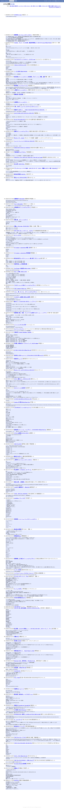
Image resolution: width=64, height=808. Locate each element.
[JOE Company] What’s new (20, 288)
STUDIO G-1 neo (18, 14)
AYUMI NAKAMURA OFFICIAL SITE (23, 399)
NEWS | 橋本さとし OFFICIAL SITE (22, 378)
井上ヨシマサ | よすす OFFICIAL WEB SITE (24, 370)
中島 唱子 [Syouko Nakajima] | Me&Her (22, 332)
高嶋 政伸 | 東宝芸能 (18, 94)
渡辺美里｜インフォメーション (21, 85)
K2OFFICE (16, 780)
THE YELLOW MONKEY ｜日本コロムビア (24, 760)
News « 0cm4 (17, 677)
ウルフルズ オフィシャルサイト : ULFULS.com (24, 59)
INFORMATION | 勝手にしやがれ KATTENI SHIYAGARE (27, 714)
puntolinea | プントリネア (19, 498)
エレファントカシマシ (19, 328)
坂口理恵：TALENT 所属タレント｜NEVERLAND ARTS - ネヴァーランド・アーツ (33, 628)
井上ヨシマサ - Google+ (19, 137)
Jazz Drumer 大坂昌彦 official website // (22, 268)
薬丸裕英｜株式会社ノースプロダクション (23, 694)
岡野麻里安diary (17, 536)
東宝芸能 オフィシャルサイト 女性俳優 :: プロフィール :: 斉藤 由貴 (29, 76)
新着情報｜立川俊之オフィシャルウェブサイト (24, 558)
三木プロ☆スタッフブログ (20, 737)
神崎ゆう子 (16, 768)
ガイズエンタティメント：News (21, 576)
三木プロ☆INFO (18, 444)
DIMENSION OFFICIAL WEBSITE (22, 147)
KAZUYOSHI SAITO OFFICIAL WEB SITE (24, 113)
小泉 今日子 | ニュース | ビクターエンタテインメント (26, 106)
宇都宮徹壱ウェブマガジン (20, 152)
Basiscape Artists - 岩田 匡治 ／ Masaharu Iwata (25, 660)
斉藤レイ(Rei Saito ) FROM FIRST (21, 226)
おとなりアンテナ (52, 7)
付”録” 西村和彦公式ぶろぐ (20, 597)
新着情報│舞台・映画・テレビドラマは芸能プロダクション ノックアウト (30, 312)
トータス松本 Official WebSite (20, 71)
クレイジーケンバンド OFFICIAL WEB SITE (24, 141)
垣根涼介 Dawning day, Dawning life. (22, 705)
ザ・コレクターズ (18, 719)
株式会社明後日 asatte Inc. (20, 174)
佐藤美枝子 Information (19, 198)
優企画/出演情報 (17, 529)
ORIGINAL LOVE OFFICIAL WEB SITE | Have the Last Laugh (28, 157)
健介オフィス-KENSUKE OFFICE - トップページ (25, 301)
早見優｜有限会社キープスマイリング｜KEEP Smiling (26, 343)
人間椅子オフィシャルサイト (20, 90)
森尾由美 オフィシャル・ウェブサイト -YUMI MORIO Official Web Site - (30, 429)
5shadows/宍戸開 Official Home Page (22, 402)
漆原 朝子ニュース (18, 358)
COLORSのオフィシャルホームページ (22, 407)
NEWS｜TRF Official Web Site (20, 756)
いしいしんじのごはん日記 (20, 324)
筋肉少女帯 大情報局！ (19, 481)
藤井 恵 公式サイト (18, 456)
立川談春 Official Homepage (20, 709)
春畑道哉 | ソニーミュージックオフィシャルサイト (25, 519)
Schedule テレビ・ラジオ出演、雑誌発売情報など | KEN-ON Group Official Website (33, 42)
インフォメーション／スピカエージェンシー (24, 573)
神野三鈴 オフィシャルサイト (21, 219)
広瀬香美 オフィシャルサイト (20, 102)
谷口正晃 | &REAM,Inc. (19, 164)
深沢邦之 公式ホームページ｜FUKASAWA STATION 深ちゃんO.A (29, 355)
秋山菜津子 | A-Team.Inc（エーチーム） (23, 469)
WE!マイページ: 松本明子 (20, 387)
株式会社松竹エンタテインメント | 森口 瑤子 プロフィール (27, 258)
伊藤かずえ (16, 636)
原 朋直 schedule (17, 640)
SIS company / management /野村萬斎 (22, 253)
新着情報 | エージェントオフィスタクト (23, 34)
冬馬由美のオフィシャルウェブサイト (22, 207)
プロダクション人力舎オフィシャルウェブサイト (25, 285)
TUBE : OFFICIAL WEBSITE (21, 493)
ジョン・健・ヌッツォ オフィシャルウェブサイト (25, 291)
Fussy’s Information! (18, 203)
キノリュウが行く (18, 588)
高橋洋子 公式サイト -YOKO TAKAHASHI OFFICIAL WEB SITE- (29, 109)
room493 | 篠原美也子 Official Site (22, 487)
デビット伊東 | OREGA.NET (20, 271)
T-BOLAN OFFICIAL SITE (20, 65)
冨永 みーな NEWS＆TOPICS (20, 177)
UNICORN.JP (17, 606)
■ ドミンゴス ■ (17, 235)
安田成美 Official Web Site (20, 667)
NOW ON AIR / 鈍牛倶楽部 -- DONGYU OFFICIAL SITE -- (27, 608)
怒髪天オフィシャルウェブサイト (21, 131)
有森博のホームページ (19, 688)
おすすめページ (58, 7)
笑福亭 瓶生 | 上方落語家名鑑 (20, 263)
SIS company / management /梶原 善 (22, 247)
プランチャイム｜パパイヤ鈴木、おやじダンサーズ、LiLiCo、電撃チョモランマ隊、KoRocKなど (36, 168)
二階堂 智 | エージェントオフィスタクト (23, 459)
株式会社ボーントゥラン (19, 726)
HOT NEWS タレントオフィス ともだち (23, 230)
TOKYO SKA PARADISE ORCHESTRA (23, 743)
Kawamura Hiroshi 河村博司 (20, 763)
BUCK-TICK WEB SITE (19, 119)
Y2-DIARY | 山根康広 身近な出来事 (22, 297)
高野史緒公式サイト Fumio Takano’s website (24, 650)
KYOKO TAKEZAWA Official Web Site (22, 350)
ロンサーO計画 (17, 569)
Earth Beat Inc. (17, 670)
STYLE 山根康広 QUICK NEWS (21, 433)
